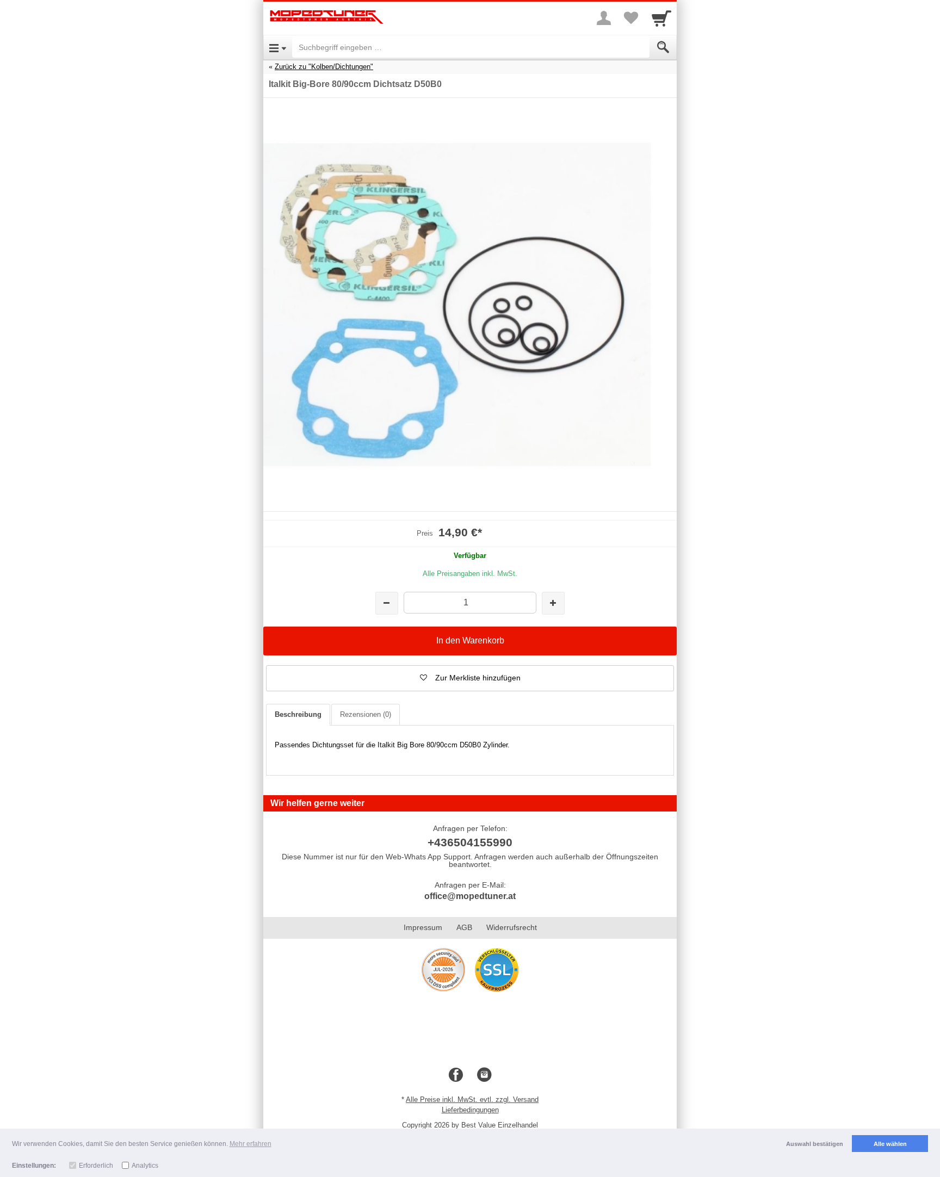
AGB (464, 927)
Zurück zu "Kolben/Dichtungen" (324, 67)
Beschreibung (298, 714)
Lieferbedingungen (470, 1110)
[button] (470, 678)
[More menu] (603, 18)
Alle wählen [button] (890, 1144)
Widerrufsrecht (511, 927)
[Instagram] (484, 1075)
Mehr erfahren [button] (250, 1144)
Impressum (423, 927)
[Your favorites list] (631, 18)
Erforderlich (96, 1165)
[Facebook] (456, 1075)
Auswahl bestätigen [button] (814, 1144)
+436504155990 (470, 842)
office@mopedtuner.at (470, 896)
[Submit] (663, 47)
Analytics (145, 1165)
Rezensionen (365, 714)
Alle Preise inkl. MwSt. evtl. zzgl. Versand (472, 1099)
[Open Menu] (277, 47)
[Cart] (661, 18)
